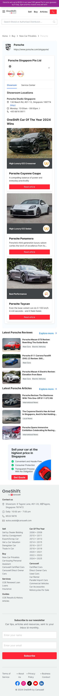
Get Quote (19, 477)
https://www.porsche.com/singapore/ (31, 49)
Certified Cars (36, 567)
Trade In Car (8, 548)
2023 (39, 555)
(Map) (13, 105)
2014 (32, 542)
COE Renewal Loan (11, 582)
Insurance (6, 589)
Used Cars (34, 573)
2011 (39, 535)
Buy (13, 36)
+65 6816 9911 (17, 111)
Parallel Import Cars (39, 580)
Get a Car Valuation (11, 542)
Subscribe (29, 655)
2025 (39, 558)
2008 (32, 532)
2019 (39, 548)
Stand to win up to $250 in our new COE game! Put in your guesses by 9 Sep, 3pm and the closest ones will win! (29, 3)
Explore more (46, 333)
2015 (39, 542)
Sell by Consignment (11, 535)
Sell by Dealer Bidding (12, 532)
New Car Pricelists (27, 36)
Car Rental (34, 577)
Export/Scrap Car (10, 539)
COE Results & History (12, 597)
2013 (39, 539)
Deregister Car (9, 545)
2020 (32, 552)
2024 (32, 558)
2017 (39, 545)
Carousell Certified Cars (13, 567)
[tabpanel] (29, 102)
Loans (5, 585)
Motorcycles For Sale (39, 590)
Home (5, 36)
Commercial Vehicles (39, 583)
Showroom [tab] (12, 85)
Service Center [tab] (28, 85)
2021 (39, 552)
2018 (32, 548)
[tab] (29, 68)
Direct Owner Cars (38, 570)
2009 (39, 532)
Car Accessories (37, 586)
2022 (32, 555)
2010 (32, 535)
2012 (32, 539)
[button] (27, 108)
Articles (5, 601)
